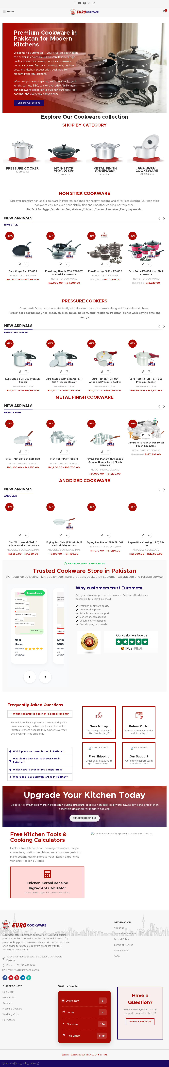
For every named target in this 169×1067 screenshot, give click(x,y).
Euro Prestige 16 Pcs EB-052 (105, 271)
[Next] (45, 676)
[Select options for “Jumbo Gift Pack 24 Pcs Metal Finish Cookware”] (143, 435)
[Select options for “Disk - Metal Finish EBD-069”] (20, 452)
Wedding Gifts (10, 1014)
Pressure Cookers (12, 1009)
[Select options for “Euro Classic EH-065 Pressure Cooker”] (20, 371)
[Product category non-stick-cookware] (64, 154)
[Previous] (29, 676)
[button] (143, 264)
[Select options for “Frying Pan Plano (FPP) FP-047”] (102, 535)
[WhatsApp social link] (93, 3)
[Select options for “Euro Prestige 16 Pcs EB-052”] (102, 264)
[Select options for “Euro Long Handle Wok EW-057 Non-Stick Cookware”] (61, 264)
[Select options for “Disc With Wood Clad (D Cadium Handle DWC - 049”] (20, 535)
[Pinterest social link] (84, 3)
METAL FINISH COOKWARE (23, 463)
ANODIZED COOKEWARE (20, 550)
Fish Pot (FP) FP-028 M (64, 459)
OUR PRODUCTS (12, 986)
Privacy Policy (121, 951)
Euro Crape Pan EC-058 (23, 271)
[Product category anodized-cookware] (147, 154)
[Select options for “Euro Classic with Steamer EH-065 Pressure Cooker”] (61, 371)
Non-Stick (7, 992)
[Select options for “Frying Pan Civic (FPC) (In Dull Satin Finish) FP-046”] (61, 535)
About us (119, 928)
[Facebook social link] (75, 3)
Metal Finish (8, 997)
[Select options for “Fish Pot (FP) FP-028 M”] (61, 452)
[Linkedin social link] (89, 3)
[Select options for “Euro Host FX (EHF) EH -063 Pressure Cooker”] (143, 371)
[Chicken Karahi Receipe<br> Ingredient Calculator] (47, 874)
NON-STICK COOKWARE (23, 275)
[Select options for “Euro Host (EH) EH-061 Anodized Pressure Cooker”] (102, 371)
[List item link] (36, 965)
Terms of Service (123, 945)
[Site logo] (84, 12)
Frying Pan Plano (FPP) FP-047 (105, 542)
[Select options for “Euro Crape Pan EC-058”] (20, 264)
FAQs (117, 956)
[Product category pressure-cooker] (22, 153)
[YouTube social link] (79, 3)
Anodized (7, 1003)
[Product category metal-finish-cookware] (105, 154)
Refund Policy (121, 939)
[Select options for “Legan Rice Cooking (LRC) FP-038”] (143, 535)
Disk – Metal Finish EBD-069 (23, 459)
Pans (36, 550)
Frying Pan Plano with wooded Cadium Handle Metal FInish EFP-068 (105, 462)
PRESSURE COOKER (23, 386)
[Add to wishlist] (26, 264)
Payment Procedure (125, 934)
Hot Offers (8, 1020)
